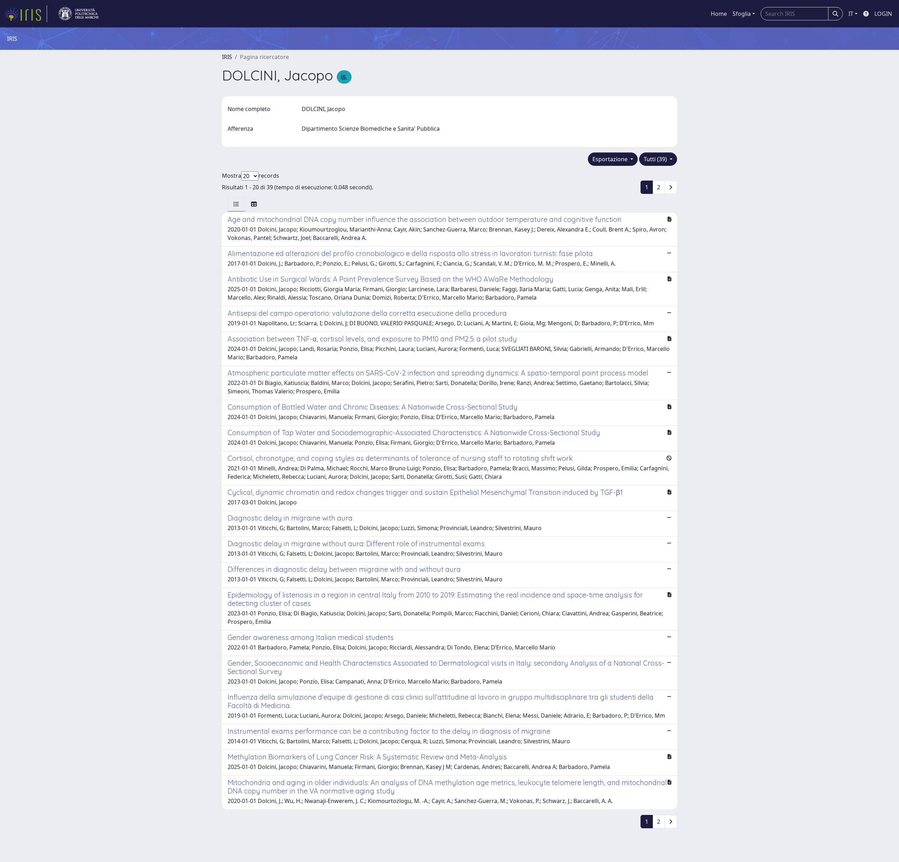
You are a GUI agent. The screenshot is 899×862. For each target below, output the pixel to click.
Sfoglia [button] (742, 14)
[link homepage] (25, 13)
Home (719, 14)
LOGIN (883, 14)
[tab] (236, 204)
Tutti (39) (656, 159)
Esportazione (610, 159)
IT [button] (850, 14)
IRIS (227, 57)
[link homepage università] (79, 13)
